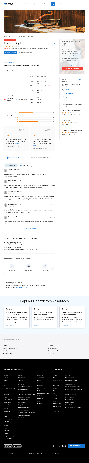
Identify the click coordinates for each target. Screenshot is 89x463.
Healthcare (40, 385)
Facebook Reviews (23, 410)
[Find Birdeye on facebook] (50, 446)
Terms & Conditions (9, 454)
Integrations (7, 433)
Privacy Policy (19, 454)
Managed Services (70, 377)
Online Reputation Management (27, 394)
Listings (6, 377)
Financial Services (42, 383)
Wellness (39, 403)
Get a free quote (26, 52)
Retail (38, 401)
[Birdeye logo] (9, 4)
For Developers (69, 399)
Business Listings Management (26, 412)
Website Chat (22, 402)
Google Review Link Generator (73, 392)
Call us (67, 90)
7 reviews (17, 46)
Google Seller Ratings (9, 388)
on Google (22, 170)
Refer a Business (69, 405)
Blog (54, 390)
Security (26, 454)
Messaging (7, 411)
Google (69, 97)
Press (54, 393)
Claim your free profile (72, 68)
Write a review (65, 4)
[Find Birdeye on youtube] (63, 446)
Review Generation (23, 392)
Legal (38, 390)
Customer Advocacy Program (73, 407)
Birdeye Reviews (57, 403)
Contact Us (56, 411)
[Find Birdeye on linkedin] (56, 446)
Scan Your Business (70, 394)
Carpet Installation (53, 348)
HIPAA (34, 454)
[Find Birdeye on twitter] (53, 446)
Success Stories (57, 401)
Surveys (6, 414)
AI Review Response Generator (73, 389)
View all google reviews (29, 228)
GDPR (30, 454)
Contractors (21, 36)
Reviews (6, 380)
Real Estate (40, 398)
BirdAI (5, 428)
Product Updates (57, 396)
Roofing (5, 345)
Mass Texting (7, 402)
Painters (50, 343)
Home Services (41, 388)
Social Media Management (25, 418)
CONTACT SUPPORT (76, 446)
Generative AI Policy (46, 454)
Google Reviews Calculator (72, 386)
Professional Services (71, 380)
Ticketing (6, 421)
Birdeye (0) (26, 165)
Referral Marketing (23, 399)
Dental (39, 380)
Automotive (40, 377)
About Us (55, 377)
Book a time (56, 385)
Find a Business (69, 397)
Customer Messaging (24, 397)
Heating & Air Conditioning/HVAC (12, 348)
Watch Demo (56, 383)
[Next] (52, 267)
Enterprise (20, 380)
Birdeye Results (57, 406)
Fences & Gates (7, 353)
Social (5, 397)
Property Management (43, 393)
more (17, 144)
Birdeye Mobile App (9, 438)
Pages (5, 385)
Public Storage (41, 396)
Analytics (6, 430)
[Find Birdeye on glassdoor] (65, 446)
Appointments (8, 399)
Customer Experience (24, 415)
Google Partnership (9, 436)
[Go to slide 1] (71, 65)
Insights (6, 416)
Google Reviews (22, 405)
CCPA (38, 454)
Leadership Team (57, 380)
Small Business (22, 377)
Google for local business (25, 386)
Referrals (6, 383)
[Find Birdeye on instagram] (59, 446)
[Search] (53, 4)
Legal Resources (57, 409)
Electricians (51, 353)
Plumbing (5, 351)
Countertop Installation (54, 351)
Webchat (6, 394)
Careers (55, 398)
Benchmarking (8, 419)
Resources (55, 388)
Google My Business (23, 407)
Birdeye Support (69, 402)
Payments (6, 405)
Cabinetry (50, 345)
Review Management (23, 389)
